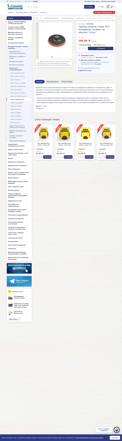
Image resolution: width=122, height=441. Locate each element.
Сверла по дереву (15, 112)
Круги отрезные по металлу (18, 96)
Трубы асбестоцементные (17, 245)
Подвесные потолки (15, 201)
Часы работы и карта (102, 57)
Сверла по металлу (16, 119)
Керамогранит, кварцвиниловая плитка (16, 145)
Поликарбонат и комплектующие (13, 205)
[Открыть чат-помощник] (117, 430)
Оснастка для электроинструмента (15, 69)
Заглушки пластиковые (16, 43)
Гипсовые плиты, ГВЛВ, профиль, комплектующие (17, 27)
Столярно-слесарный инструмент (16, 136)
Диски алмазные (15, 79)
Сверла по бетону (15, 109)
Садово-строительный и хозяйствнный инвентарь (17, 126)
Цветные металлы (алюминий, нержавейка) (18, 258)
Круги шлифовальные (17, 99)
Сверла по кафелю (16, 116)
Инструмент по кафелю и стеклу (17, 57)
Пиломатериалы (13, 190)
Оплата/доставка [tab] (52, 81)
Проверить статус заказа (92, 1)
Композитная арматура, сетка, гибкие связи (18, 154)
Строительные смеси (15, 238)
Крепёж (10, 158)
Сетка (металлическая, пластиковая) (15, 223)
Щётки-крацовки (15, 122)
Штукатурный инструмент (17, 141)
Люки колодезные (14, 169)
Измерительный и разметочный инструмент (17, 52)
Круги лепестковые (16, 89)
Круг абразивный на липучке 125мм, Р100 (85, 144)
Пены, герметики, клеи (15, 186)
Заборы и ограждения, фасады (15, 38)
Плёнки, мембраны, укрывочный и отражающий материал (17, 195)
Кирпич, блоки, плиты (15, 149)
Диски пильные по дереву (17, 83)
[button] (101, 6)
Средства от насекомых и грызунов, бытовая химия (17, 228)
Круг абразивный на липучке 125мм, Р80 (43, 144)
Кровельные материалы (16, 162)
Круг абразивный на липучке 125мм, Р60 (64, 144)
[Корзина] (110, 7)
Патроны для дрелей (16, 102)
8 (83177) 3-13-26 (84, 70)
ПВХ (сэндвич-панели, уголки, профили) (18, 182)
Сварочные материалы (16, 218)
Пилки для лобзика (16, 106)
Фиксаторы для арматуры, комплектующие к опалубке (17, 253)
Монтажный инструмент (16, 65)
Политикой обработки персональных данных (89, 437)
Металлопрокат (13, 178)
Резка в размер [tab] (67, 81)
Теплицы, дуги (13, 241)
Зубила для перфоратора (17, 86)
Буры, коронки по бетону (17, 76)
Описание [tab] (39, 81)
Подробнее (98, 64)
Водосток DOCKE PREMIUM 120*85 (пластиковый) (17, 22)
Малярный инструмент (16, 61)
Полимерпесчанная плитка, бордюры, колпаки (17, 210)
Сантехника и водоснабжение (18, 215)
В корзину (102, 48)
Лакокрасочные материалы (17, 165)
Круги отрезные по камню (17, 93)
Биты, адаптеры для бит (17, 73)
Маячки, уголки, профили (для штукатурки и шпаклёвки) (18, 173)
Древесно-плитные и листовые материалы (15, 33)
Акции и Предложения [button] (104, 12)
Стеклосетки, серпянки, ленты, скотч (16, 233)
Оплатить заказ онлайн (108, 1)
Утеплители (12, 248)
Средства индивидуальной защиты (17, 131)
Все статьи (13, 319)
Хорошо (115, 437)
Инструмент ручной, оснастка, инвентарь (18, 47)
